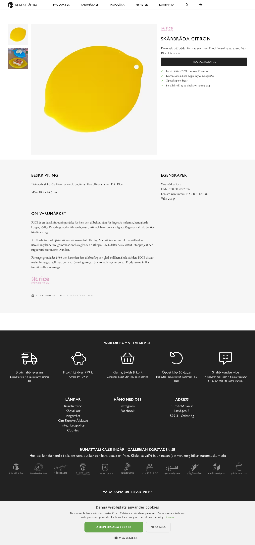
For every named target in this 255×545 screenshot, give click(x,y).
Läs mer (169, 517)
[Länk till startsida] (32, 295)
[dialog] (127, 523)
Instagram (128, 406)
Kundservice (73, 406)
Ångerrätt (73, 416)
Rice (178, 184)
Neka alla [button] (158, 527)
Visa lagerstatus (204, 61)
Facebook (127, 411)
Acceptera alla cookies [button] (113, 527)
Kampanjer (167, 4)
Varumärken (90, 4)
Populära (117, 4)
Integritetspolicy (73, 425)
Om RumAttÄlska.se (73, 420)
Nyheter (142, 4)
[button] (128, 537)
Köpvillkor (73, 411)
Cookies (73, 430)
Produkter (61, 4)
